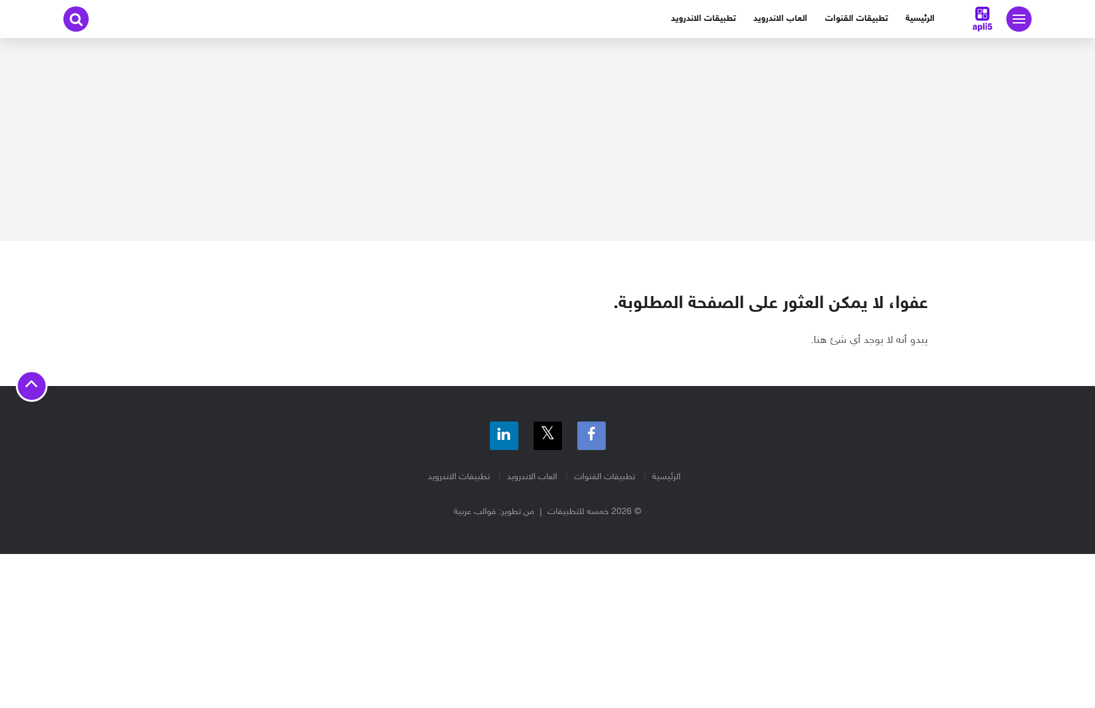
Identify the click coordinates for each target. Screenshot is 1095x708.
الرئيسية (920, 18)
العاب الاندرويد (780, 18)
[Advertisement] (547, 139)
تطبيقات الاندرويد (703, 18)
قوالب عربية (475, 511)
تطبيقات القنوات (856, 18)
